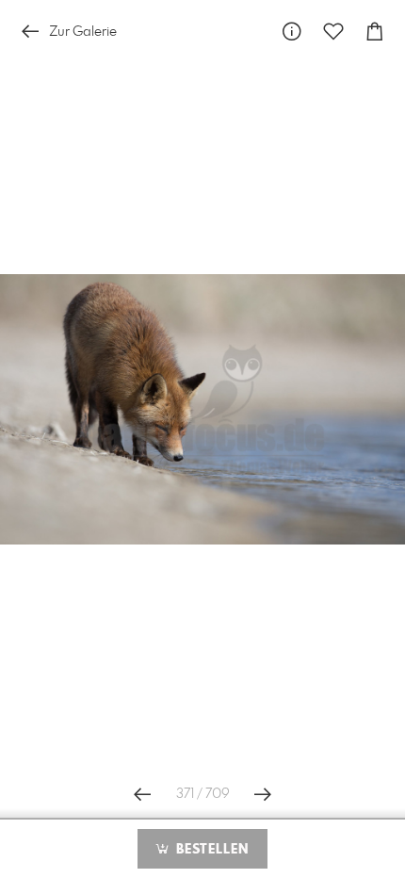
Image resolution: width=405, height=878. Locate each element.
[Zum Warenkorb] (375, 31)
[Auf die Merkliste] (333, 31)
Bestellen (210, 849)
